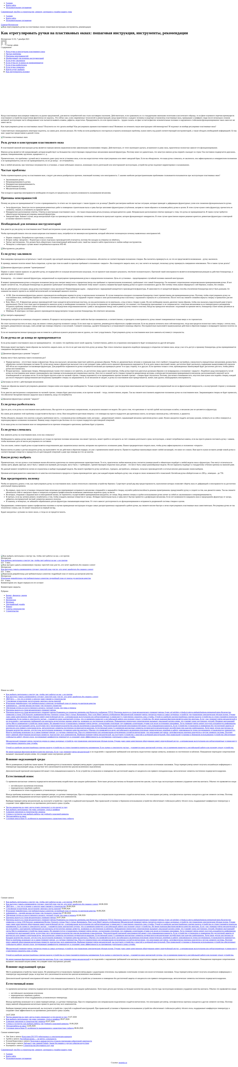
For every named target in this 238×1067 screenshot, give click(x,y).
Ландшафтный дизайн (15, 604)
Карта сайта (11, 5)
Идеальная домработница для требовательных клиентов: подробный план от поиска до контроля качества (51, 703)
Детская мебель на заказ (16, 816)
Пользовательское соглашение (18, 7)
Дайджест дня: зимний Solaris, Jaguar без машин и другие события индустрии (56, 1043)
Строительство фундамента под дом (38, 1045)
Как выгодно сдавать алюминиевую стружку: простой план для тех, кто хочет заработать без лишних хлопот (52, 697)
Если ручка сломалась (15, 67)
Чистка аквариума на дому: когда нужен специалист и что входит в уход (36, 807)
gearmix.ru (123, 1063)
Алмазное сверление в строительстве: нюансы (25, 812)
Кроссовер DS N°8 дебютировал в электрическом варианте (47, 1036)
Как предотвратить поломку (18, 72)
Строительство (12, 611)
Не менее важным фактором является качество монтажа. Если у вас (35, 752)
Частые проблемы (13, 54)
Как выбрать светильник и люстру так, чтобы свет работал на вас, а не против (39, 694)
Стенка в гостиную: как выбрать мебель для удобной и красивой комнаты (37, 814)
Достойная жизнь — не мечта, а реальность (38, 1039)
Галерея (9, 3)
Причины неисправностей (17, 56)
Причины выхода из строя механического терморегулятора (31, 710)
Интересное (13, 25)
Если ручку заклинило (15, 60)
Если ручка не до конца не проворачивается (24, 63)
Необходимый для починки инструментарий (25, 58)
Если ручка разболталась (16, 65)
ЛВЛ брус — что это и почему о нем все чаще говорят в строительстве (36, 699)
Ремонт (9, 606)
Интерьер (10, 602)
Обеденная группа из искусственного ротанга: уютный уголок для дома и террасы (41, 708)
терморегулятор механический (76, 752)
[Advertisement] (41, 93)
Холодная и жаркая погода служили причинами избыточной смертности (61, 1041)
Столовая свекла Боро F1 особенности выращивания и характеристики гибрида (40, 818)
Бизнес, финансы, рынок (16, 595)
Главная (4, 25)
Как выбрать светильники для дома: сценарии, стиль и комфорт (33, 810)
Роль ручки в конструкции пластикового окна (25, 52)
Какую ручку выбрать (15, 69)
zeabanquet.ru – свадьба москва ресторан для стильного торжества (33, 706)
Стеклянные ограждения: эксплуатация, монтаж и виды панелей (33, 701)
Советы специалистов (15, 609)
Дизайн (9, 598)
